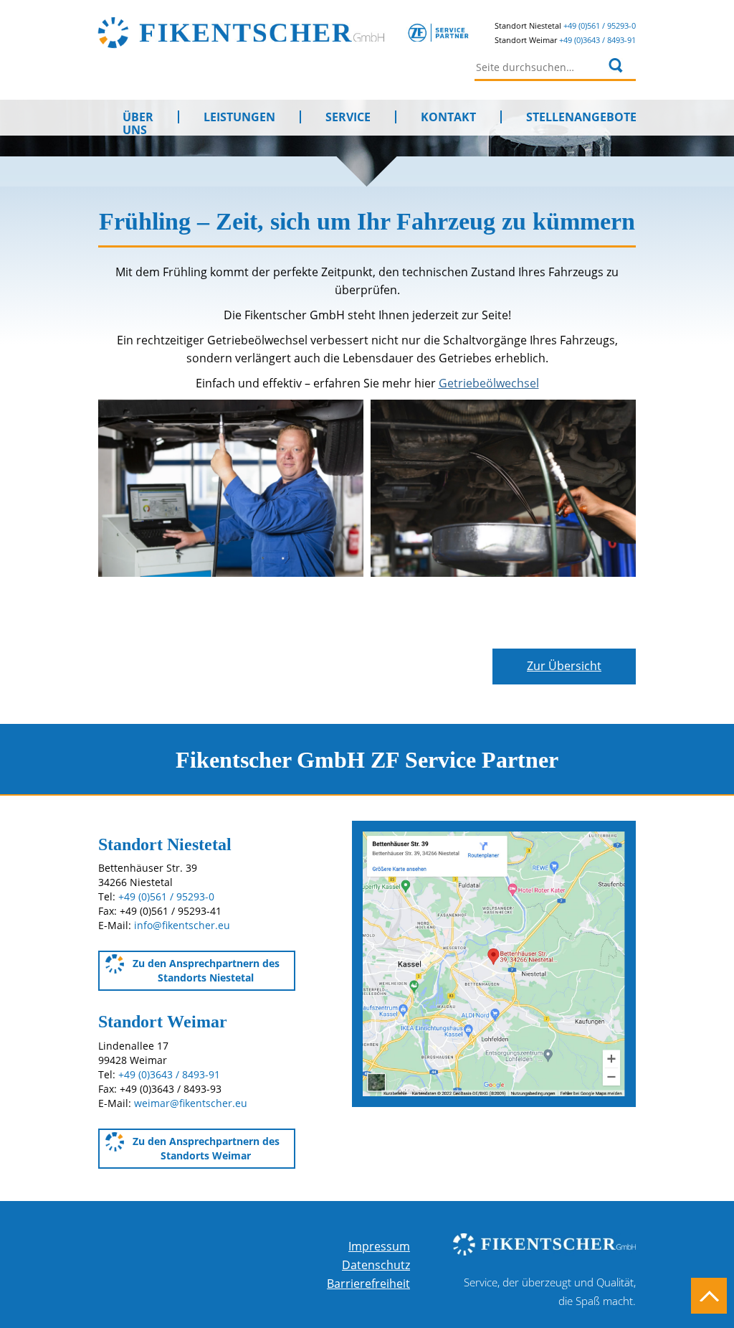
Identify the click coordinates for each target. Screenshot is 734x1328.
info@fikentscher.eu (182, 925)
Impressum (379, 1246)
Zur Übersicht (564, 666)
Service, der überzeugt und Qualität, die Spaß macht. (550, 1291)
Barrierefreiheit (368, 1283)
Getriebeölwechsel (489, 383)
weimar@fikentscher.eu (190, 1103)
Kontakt (448, 116)
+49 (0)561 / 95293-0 (599, 25)
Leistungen (239, 116)
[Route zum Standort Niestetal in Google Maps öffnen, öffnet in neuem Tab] (494, 963)
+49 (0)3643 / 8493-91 (597, 39)
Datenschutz (376, 1265)
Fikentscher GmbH (304, 32)
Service (348, 116)
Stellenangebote (581, 116)
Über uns (138, 116)
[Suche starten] (616, 65)
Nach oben (709, 1296)
